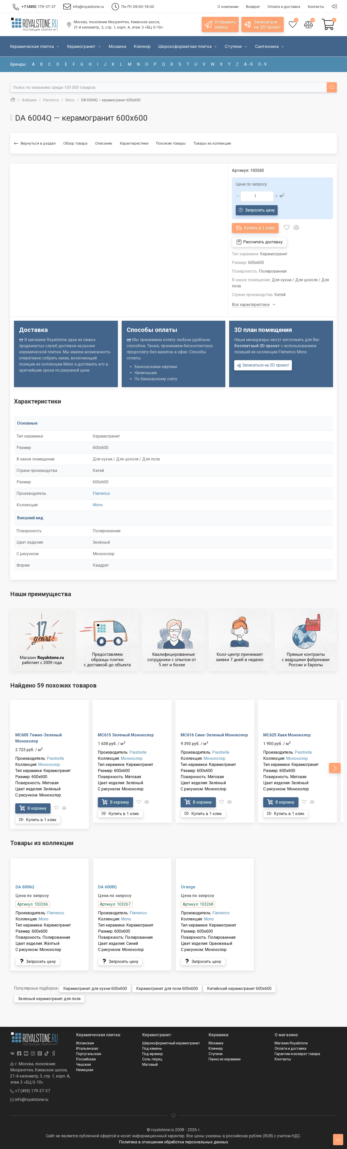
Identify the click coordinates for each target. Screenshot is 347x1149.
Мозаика (216, 1043)
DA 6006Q (24, 887)
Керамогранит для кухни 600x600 (95, 988)
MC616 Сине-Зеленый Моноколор (214, 735)
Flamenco (101, 493)
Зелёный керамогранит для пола (49, 998)
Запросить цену (259, 210)
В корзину (36, 808)
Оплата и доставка (290, 1048)
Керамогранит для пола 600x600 (167, 988)
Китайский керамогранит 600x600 (239, 988)
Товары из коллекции (212, 143)
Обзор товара (75, 143)
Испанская (85, 1043)
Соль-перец (152, 1059)
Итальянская (87, 1048)
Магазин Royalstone (291, 1043)
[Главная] (12, 100)
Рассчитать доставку (262, 242)
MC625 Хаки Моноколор (287, 735)
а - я (248, 64)
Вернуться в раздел (38, 143)
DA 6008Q (107, 887)
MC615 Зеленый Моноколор (126, 735)
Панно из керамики (225, 1059)
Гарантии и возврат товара (297, 1054)
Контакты (283, 1059)
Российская (86, 1059)
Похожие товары (171, 143)
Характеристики (134, 143)
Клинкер (216, 1048)
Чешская (83, 1064)
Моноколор (49, 764)
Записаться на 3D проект (265, 365)
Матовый (150, 1064)
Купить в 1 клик (259, 228)
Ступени (216, 1054)
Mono (98, 504)
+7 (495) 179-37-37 (32, 1090)
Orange (188, 887)
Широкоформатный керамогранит (171, 1043)
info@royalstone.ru (31, 1099)
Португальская (88, 1054)
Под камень (152, 1048)
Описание (103, 143)
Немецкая (84, 1070)
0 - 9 (262, 64)
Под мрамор (152, 1054)
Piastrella (55, 758)
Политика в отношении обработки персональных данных (173, 1142)
